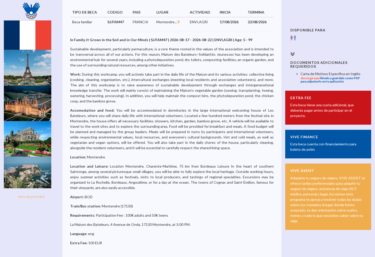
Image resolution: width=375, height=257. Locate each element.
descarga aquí (310, 78)
